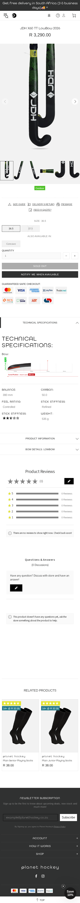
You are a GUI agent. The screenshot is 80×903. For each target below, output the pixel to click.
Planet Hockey (14, 15)
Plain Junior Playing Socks (57, 760)
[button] (69, 481)
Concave (11, 243)
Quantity (8, 250)
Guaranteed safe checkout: (21, 284)
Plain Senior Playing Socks (18, 760)
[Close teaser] (63, 886)
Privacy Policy (59, 827)
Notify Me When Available (40, 274)
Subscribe (68, 817)
